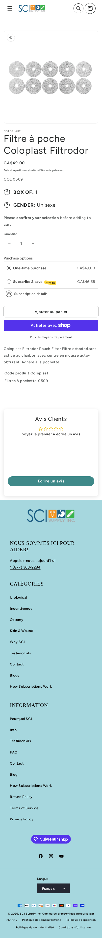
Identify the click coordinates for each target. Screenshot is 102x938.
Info (13, 730)
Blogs (14, 675)
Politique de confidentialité (35, 927)
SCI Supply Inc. (31, 913)
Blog (13, 774)
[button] (9, 8)
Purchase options (18, 258)
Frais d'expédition (15, 170)
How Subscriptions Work (31, 686)
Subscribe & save (34, 281)
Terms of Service (24, 808)
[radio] (9, 268)
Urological (18, 597)
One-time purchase (29, 268)
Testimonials (20, 653)
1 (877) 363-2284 (25, 567)
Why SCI (17, 642)
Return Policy (21, 797)
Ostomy (17, 620)
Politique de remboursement (41, 919)
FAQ (14, 752)
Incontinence (21, 609)
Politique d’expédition (81, 919)
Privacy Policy (21, 819)
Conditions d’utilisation (75, 927)
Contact (17, 664)
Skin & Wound (21, 631)
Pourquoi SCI (21, 719)
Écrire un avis (51, 481)
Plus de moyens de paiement (51, 337)
